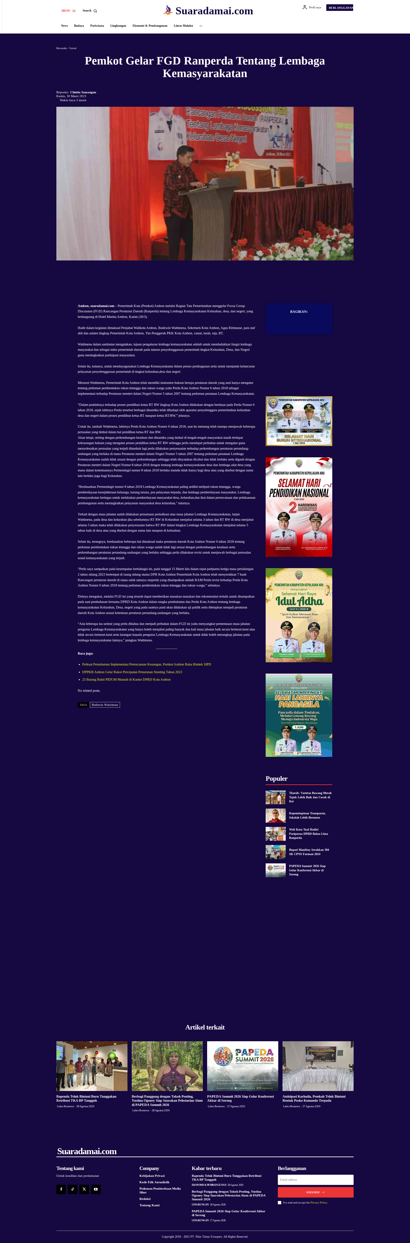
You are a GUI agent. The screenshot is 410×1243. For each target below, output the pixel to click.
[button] (91, 10)
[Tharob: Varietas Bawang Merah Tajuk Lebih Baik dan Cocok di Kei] (276, 797)
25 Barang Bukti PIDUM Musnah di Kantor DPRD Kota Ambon (126, 679)
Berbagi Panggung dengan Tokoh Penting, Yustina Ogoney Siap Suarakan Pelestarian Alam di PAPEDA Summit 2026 (167, 1100)
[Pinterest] (210, 273)
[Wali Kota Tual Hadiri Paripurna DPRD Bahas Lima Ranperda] (276, 834)
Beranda (61, 48)
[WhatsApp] (219, 273)
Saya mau (313, 1192)
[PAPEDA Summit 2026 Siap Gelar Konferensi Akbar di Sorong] (276, 870)
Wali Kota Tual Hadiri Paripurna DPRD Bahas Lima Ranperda (308, 833)
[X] (200, 273)
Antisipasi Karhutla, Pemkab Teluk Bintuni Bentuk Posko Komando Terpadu (314, 1098)
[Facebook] (190, 273)
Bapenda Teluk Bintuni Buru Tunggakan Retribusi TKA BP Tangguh (86, 1098)
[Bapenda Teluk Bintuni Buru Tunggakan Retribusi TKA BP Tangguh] (91, 1066)
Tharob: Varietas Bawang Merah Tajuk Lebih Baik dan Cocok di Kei (310, 797)
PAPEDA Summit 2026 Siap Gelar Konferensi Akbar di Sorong (307, 870)
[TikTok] (72, 1189)
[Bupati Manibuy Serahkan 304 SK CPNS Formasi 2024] (276, 852)
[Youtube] (96, 1189)
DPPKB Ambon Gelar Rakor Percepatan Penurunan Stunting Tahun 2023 (132, 672)
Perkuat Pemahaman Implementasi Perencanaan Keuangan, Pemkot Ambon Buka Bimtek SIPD (146, 664)
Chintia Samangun (83, 92)
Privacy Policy (318, 1202)
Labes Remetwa (65, 1106)
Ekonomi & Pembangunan (209, 1184)
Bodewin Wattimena (105, 704)
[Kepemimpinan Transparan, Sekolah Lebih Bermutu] (276, 815)
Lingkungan (200, 1204)
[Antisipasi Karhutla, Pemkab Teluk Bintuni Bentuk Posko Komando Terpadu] (318, 1066)
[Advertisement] (299, 369)
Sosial (72, 48)
